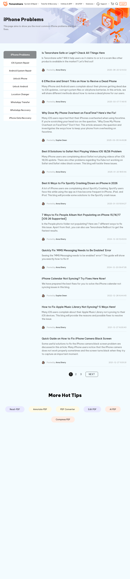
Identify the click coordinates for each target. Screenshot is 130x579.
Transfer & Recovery (49, 4)
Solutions (89, 4)
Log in (122, 4)
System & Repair (30, 4)
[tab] (20, 55)
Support (104, 4)
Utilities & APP (66, 4)
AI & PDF (79, 4)
